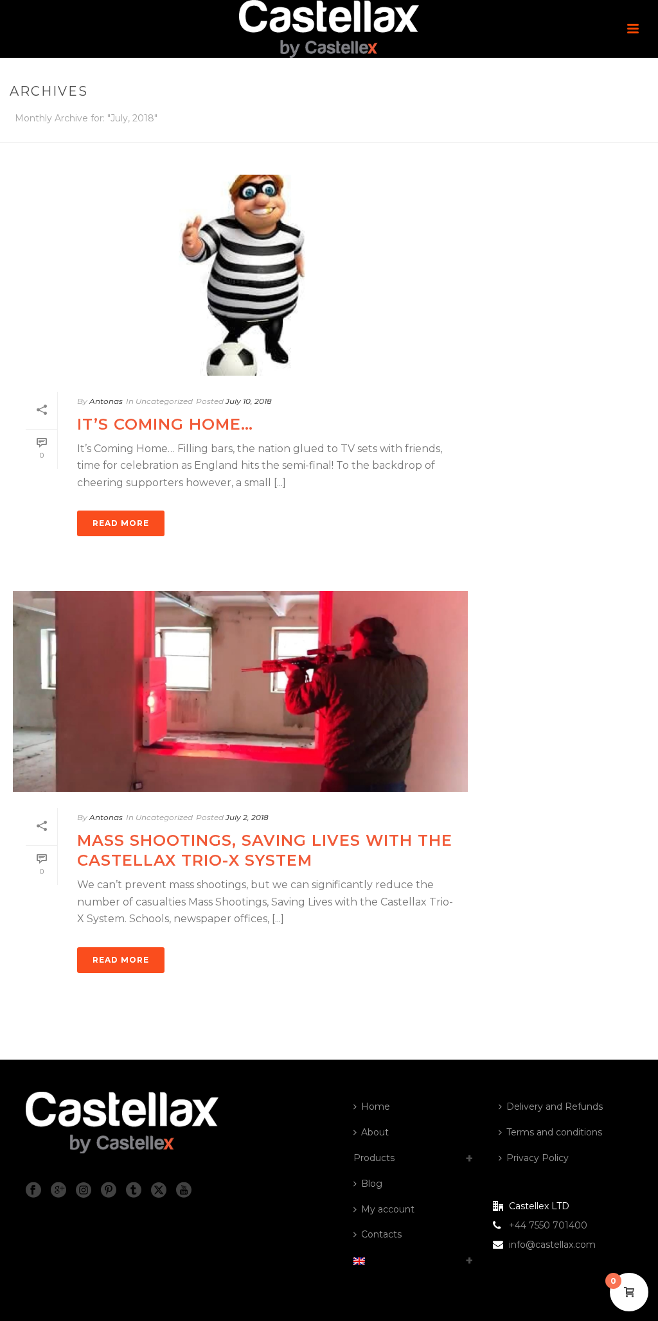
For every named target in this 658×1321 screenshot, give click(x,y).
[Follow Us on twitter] (158, 1190)
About (375, 1132)
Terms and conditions (554, 1132)
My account (387, 1209)
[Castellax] (329, 29)
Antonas (106, 401)
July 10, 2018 (249, 401)
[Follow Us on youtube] (183, 1190)
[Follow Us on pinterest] (108, 1190)
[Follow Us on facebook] (33, 1190)
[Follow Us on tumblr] (133, 1190)
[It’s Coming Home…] (240, 275)
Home (375, 1106)
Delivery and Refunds (554, 1106)
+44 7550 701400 (548, 1225)
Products (374, 1158)
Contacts (381, 1234)
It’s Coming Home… (165, 424)
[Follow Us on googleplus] (58, 1190)
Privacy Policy (537, 1158)
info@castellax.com (552, 1244)
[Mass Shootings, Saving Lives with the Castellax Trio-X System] (240, 691)
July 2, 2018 (247, 817)
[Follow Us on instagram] (83, 1190)
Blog (371, 1183)
